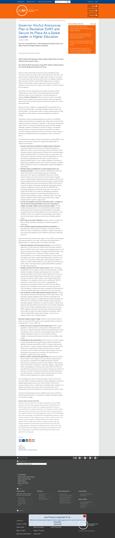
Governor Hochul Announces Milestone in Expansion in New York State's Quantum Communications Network (80, 35)
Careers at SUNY (22, 524)
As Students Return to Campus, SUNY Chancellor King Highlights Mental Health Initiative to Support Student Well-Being (80, 50)
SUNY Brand (82, 507)
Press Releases (30, 20)
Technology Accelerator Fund (65, 497)
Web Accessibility (39, 527)
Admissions (20, 1)
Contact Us (20, 520)
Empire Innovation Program (64, 499)
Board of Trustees (39, 530)
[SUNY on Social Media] (75, 458)
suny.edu (31, 431)
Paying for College (21, 503)
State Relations (83, 495)
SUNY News (22, 20)
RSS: (92, 24)
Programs (92, 15)
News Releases (83, 505)
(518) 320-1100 (20, 485)
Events (19, 505)
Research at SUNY (63, 493)
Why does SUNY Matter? (45, 1)
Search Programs (21, 501)
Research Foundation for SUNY (65, 495)
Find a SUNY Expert (84, 503)
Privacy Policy (57, 522)
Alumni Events (42, 495)
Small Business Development (65, 502)
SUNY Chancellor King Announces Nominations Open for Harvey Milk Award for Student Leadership (81, 28)
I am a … (21, 488)
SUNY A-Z (90, 1)
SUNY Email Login (56, 527)
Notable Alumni (42, 497)
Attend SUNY (20, 527)
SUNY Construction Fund (64, 501)
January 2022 (39, 20)
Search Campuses (21, 499)
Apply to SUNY (21, 497)
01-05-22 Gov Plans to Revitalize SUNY (55, 20)
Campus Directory (23, 461)
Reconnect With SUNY (43, 499)
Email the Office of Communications (28, 449)
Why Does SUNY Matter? (24, 534)
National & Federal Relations (85, 493)
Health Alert (37, 534)
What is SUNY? (31, 1)
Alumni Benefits (42, 493)
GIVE (96, 1)
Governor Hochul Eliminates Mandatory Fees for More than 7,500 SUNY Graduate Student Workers (81, 42)
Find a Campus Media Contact (86, 501)
